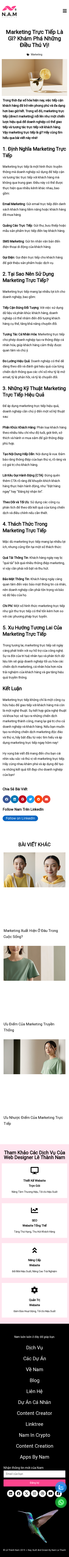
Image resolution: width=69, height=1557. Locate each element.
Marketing (36, 54)
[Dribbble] (42, 1493)
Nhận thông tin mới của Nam (24, 1468)
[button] (7, 799)
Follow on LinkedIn (20, 818)
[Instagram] (34, 1493)
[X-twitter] (26, 1493)
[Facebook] (18, 1493)
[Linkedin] (10, 1493)
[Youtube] (50, 1493)
